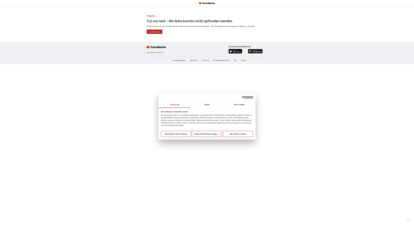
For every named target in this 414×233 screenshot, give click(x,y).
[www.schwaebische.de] (163, 47)
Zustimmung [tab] (175, 104)
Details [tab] (207, 104)
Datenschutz (194, 60)
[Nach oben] (408, 219)
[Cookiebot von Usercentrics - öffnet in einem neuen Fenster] (243, 97)
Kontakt (243, 60)
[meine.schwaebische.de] (207, 3)
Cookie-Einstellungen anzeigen (205, 134)
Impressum (205, 60)
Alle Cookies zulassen (238, 134)
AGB (235, 60)
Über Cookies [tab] (239, 104)
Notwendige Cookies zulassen (176, 134)
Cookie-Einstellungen (179, 60)
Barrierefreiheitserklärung (221, 60)
